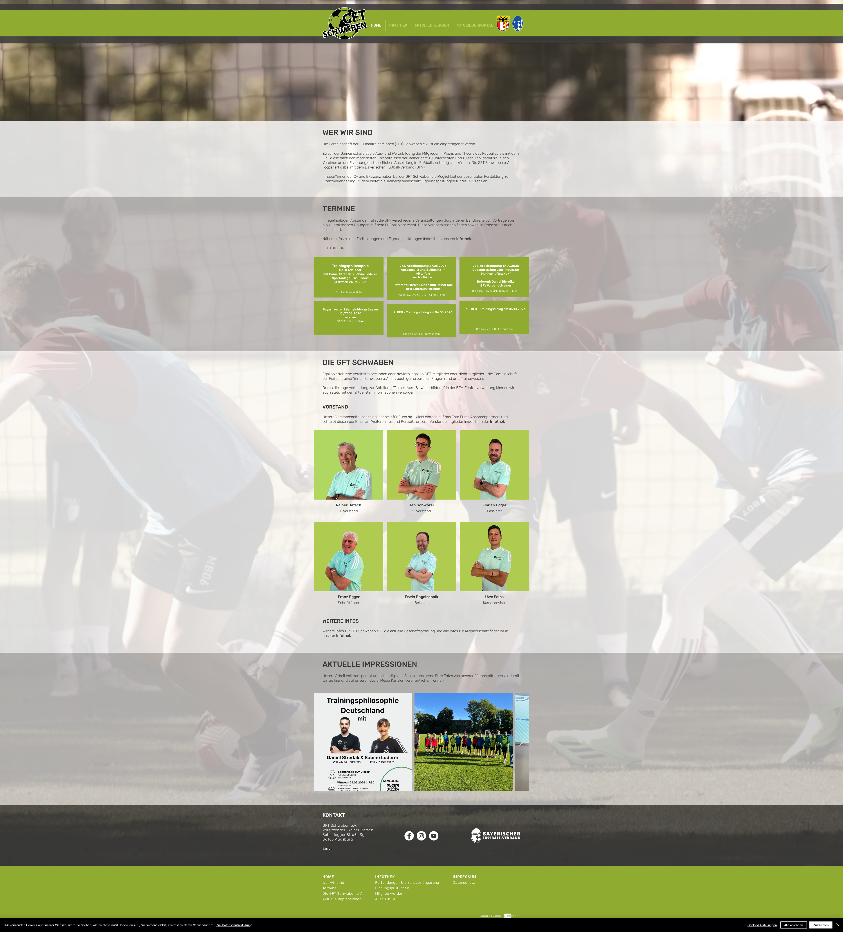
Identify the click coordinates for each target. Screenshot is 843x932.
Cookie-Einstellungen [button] (762, 925)
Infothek (463, 239)
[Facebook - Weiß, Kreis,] (409, 836)
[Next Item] (521, 742)
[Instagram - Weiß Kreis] (421, 836)
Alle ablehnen (793, 925)
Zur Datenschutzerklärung (234, 925)
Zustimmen (821, 925)
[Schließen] (837, 924)
